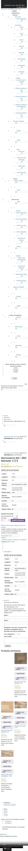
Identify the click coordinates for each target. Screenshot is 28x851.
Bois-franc (7, 419)
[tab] (15, 574)
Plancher (6, 417)
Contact (6, 815)
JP (21, 386)
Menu (14, 11)
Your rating (7, 634)
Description (7, 552)
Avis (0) (6, 600)
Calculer (3, 537)
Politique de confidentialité (10, 805)
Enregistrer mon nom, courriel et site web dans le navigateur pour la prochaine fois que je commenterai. (15, 629)
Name (6, 615)
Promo (5, 813)
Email (6, 620)
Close (15, 378)
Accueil (5, 810)
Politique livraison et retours (10, 804)
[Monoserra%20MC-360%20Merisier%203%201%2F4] (4, 543)
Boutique (6, 811)
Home (6, 416)
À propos (6, 814)
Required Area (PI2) (7, 514)
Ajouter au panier (18, 520)
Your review (8, 636)
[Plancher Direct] (6, 9)
